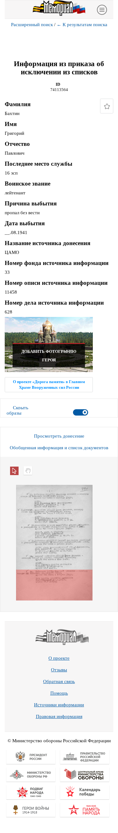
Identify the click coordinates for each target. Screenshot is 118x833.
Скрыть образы (17, 410)
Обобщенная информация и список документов (59, 447)
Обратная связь (59, 681)
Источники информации (59, 704)
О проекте (59, 658)
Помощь (59, 693)
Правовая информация (59, 716)
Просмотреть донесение (59, 436)
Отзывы (59, 669)
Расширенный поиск (32, 24)
